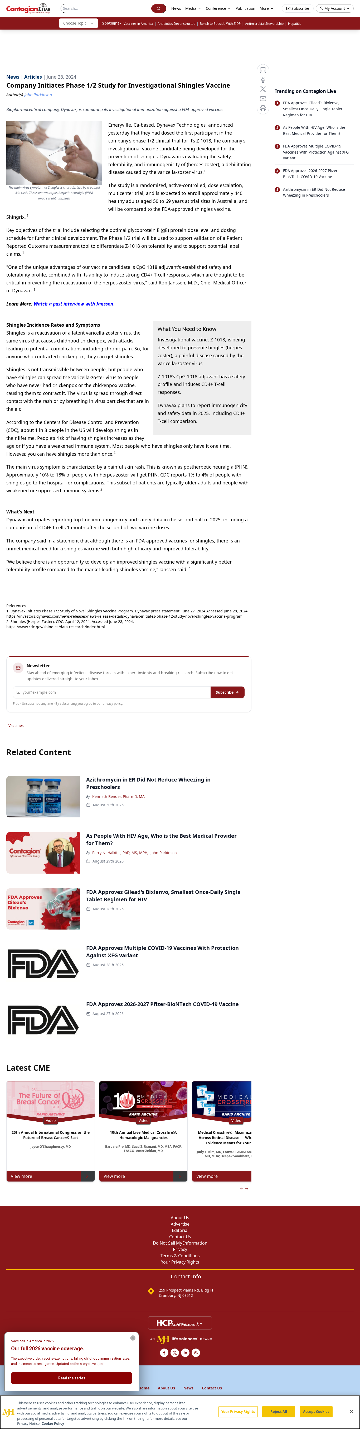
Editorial (180, 1230)
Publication (245, 8)
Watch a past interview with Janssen (73, 304)
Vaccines (16, 725)
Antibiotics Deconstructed (176, 23)
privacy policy (112, 703)
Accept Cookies (316, 1411)
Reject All (278, 1411)
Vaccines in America (138, 23)
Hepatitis (294, 23)
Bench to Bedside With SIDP (220, 23)
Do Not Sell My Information (180, 1243)
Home (143, 1387)
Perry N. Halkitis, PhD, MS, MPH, (120, 852)
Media (190, 8)
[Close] (351, 1411)
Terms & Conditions (180, 1256)
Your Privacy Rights (180, 1262)
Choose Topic (74, 23)
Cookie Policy (53, 1423)
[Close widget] (132, 1338)
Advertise (180, 1224)
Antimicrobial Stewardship (264, 23)
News (176, 8)
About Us (180, 1218)
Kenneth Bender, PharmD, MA (118, 796)
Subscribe (224, 692)
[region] (180, 1412)
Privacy (180, 1249)
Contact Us (180, 1237)
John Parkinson (163, 852)
